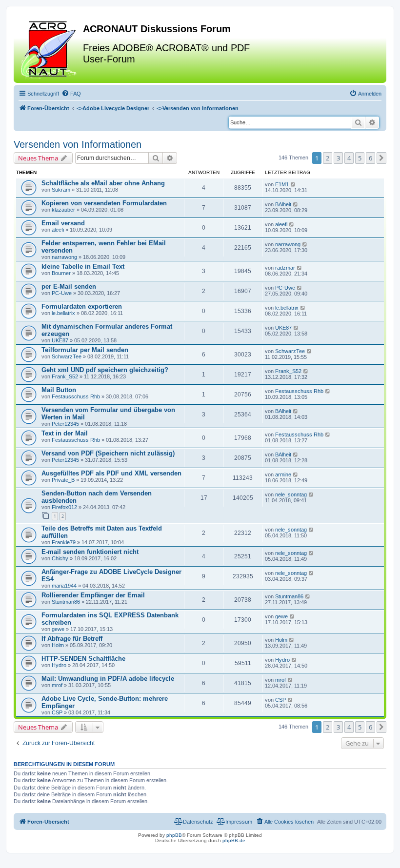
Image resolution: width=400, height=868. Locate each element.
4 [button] (349, 158)
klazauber (63, 210)
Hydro (59, 665)
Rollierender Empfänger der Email (93, 595)
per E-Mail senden (68, 286)
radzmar (285, 268)
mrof (57, 685)
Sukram (61, 190)
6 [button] (370, 158)
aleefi (58, 230)
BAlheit (283, 204)
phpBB (174, 835)
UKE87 (60, 340)
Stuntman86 (66, 602)
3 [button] (338, 158)
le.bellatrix (63, 313)
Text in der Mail (64, 433)
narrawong (64, 257)
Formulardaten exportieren (81, 306)
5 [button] (359, 158)
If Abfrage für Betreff (71, 638)
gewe (58, 629)
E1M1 (282, 184)
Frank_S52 (65, 376)
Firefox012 (64, 507)
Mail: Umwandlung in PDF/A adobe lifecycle (107, 678)
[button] (381, 158)
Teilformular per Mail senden (84, 350)
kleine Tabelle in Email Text (82, 266)
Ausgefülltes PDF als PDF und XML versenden (111, 473)
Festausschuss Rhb (76, 396)
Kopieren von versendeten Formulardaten (104, 203)
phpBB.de (233, 840)
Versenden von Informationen (77, 144)
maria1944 (64, 586)
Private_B (63, 480)
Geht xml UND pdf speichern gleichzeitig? (104, 370)
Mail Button (58, 390)
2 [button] (327, 158)
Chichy (60, 558)
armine (283, 474)
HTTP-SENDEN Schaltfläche (83, 658)
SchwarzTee (66, 356)
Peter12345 (65, 424)
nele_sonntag (291, 494)
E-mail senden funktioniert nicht (90, 551)
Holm (58, 645)
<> (113, 108)
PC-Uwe (62, 293)
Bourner (61, 273)
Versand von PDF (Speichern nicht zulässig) (108, 453)
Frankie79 (64, 542)
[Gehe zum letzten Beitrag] (293, 184)
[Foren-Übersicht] (49, 48)
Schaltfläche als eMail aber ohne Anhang (103, 183)
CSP (57, 712)
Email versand (63, 223)
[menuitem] (71, 93)
